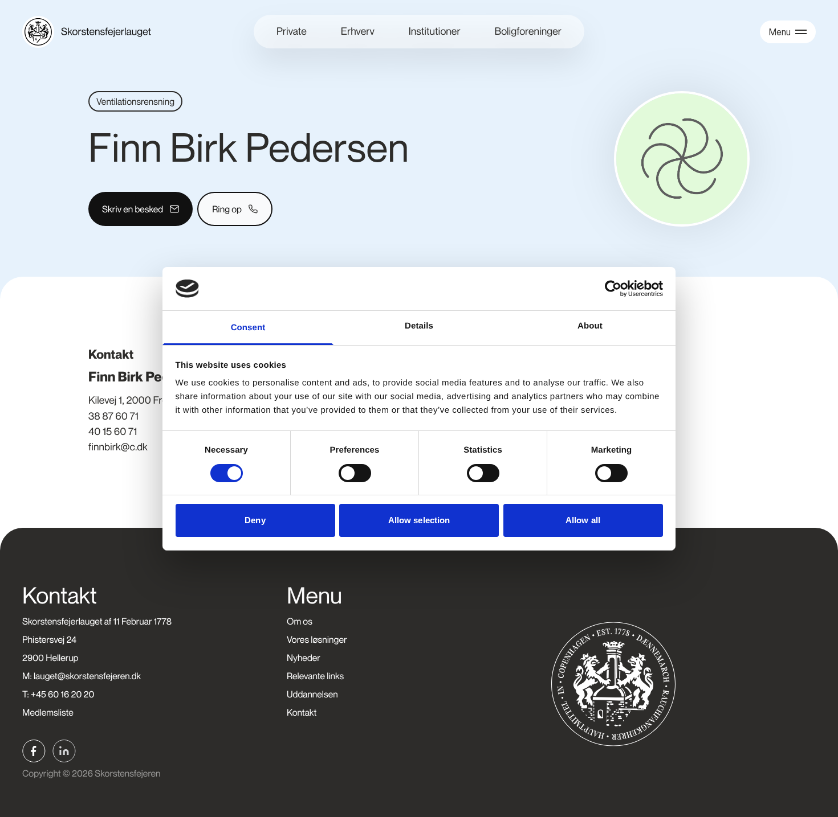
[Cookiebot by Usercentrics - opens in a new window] (613, 288)
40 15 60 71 (112, 431)
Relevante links (315, 675)
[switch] (355, 473)
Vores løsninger (317, 639)
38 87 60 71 (113, 416)
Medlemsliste (48, 712)
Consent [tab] (248, 327)
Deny (255, 520)
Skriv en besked (132, 209)
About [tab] (590, 326)
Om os (299, 621)
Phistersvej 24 (49, 639)
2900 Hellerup (50, 657)
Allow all (583, 520)
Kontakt (301, 712)
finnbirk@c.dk (118, 447)
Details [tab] (419, 326)
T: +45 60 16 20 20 (58, 694)
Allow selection (419, 520)
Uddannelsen (312, 694)
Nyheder (303, 657)
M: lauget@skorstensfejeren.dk (81, 675)
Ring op (227, 209)
